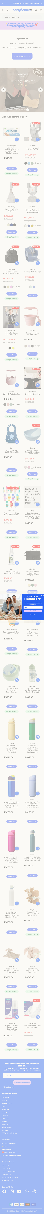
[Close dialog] (42, 595)
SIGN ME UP (32, 610)
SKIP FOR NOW (33, 614)
